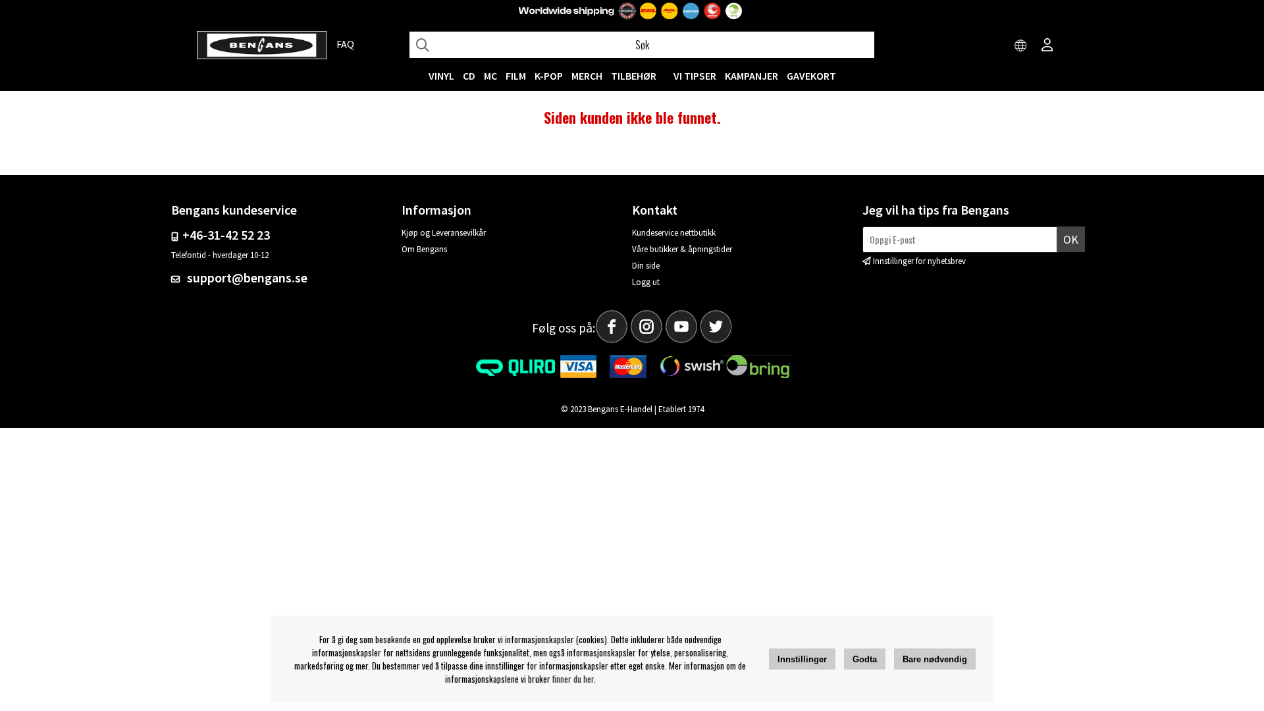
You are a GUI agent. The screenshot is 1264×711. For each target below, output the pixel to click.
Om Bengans (424, 249)
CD (469, 75)
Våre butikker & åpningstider (682, 249)
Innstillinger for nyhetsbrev (919, 261)
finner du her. (574, 678)
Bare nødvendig (935, 659)
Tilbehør (633, 75)
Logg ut (646, 282)
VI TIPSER (694, 75)
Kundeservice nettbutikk (674, 232)
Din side (646, 265)
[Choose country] (1021, 46)
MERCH (586, 75)
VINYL (441, 75)
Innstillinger (802, 659)
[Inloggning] (1047, 46)
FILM (516, 75)
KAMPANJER (751, 75)
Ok (1070, 239)
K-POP (549, 75)
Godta (865, 659)
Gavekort (811, 75)
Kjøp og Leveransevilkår (444, 232)
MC (490, 75)
